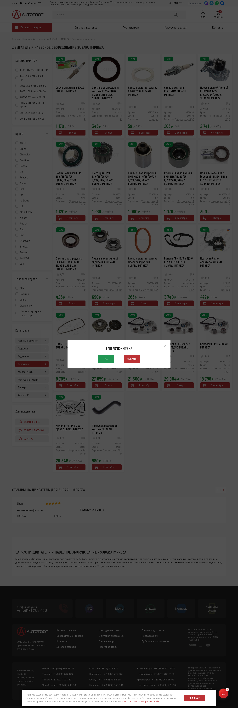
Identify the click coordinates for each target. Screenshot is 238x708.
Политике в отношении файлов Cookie (140, 701)
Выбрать (131, 359)
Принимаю (194, 698)
